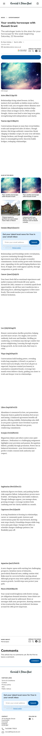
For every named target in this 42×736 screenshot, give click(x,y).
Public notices (6, 689)
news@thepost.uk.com (12, 732)
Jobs (3, 687)
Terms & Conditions (8, 681)
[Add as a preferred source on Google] (22, 50)
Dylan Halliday (7, 42)
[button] (4, 3)
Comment (35, 661)
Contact (4, 683)
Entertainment (14, 17)
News (3, 17)
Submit (34, 242)
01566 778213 (12, 729)
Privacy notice (16, 248)
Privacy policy (6, 685)
